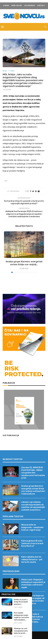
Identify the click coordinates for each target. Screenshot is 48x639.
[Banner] (24, 369)
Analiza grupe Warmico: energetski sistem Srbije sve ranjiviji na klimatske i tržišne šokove (33, 490)
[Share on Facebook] (30, 191)
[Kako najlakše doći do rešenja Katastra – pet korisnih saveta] (11, 561)
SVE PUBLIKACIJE (11, 435)
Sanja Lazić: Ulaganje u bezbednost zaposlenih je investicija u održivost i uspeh (33, 583)
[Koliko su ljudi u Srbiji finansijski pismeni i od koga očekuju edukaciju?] (7, 601)
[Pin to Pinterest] (36, 191)
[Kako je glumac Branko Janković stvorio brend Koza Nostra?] (11, 545)
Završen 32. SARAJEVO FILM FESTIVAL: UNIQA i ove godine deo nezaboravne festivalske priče (33, 472)
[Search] (45, 27)
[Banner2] (24, 309)
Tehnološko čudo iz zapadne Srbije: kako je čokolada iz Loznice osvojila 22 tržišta (32, 618)
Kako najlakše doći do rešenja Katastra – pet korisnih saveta (31, 559)
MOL (6, 181)
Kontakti (41, 5)
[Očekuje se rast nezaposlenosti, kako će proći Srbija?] (7, 630)
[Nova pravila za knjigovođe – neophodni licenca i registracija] (11, 529)
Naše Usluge (16, 5)
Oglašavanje (29, 5)
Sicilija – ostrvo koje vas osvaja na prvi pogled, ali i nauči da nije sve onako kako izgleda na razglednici (33, 601)
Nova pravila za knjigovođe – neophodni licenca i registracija (32, 527)
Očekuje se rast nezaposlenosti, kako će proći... (21, 630)
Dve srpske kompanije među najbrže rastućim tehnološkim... (21, 616)
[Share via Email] (39, 191)
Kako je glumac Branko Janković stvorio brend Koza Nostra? (32, 543)
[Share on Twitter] (33, 191)
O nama (6, 5)
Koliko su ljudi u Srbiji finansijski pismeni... (21, 602)
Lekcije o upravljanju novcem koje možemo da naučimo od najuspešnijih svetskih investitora (33, 506)
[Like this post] (28, 191)
